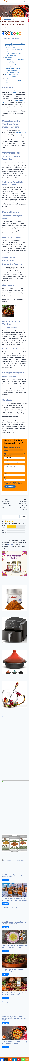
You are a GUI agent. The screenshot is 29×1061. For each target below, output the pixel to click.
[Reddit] (9, 33)
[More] (20, 33)
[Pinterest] (14, 33)
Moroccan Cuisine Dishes (8, 19)
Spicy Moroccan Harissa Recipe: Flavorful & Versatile (14, 923)
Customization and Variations (13, 68)
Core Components (10, 47)
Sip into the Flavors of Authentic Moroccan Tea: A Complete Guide (14, 899)
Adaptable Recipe (12, 70)
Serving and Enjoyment (11, 74)
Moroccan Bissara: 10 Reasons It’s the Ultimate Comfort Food (14, 946)
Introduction (8, 42)
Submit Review (10, 486)
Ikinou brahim (7, 27)
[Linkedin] (12, 33)
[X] (6, 33)
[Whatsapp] (17, 33)
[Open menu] (24, 1)
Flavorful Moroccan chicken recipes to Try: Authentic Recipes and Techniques (21, 504)
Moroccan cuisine (20, 132)
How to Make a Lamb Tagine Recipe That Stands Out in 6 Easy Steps (14, 1018)
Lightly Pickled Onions (13, 61)
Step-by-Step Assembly (14, 65)
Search (24, 516)
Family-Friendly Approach (14, 72)
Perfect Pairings (11, 76)
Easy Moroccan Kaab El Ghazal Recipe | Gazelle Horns (6, 503)
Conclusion (8, 78)
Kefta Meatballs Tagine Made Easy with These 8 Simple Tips (14, 1042)
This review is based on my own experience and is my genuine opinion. (14, 483)
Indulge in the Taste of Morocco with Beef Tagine (13, 970)
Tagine (14, 92)
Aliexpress (10, 544)
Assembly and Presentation (12, 63)
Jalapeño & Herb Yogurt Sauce (15, 59)
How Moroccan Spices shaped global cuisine (13, 875)
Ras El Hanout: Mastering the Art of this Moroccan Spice (14, 993)
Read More (5, 880)
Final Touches (11, 67)
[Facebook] (3, 33)
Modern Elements (10, 57)
